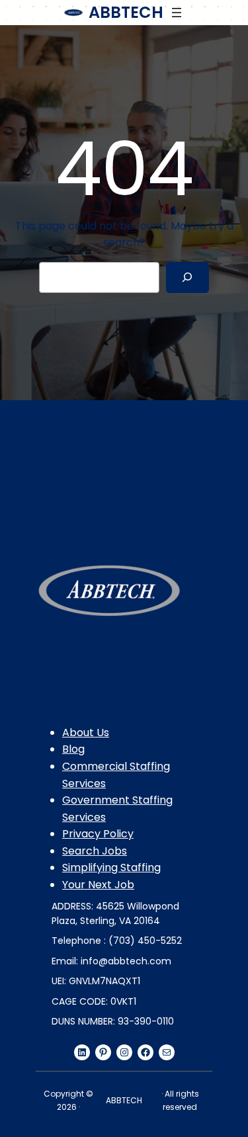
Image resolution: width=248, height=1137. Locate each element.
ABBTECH (126, 12)
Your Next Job (98, 884)
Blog (73, 749)
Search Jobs (94, 851)
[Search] (187, 277)
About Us (85, 732)
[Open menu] (177, 13)
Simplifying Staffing (111, 867)
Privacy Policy (98, 833)
